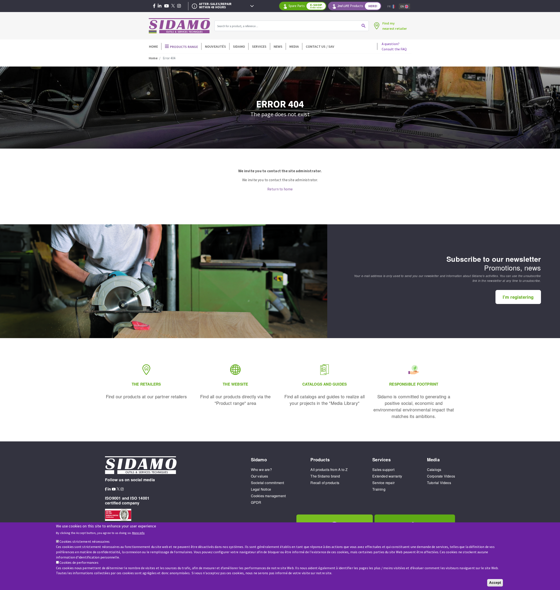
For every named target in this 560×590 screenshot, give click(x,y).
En (403, 6)
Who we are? (261, 469)
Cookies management (268, 495)
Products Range (184, 46)
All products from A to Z (329, 469)
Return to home (280, 189)
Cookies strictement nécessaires (85, 541)
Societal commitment (267, 482)
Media (294, 46)
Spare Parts (305, 6)
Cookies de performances (79, 562)
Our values (259, 476)
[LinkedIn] (159, 6)
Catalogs (434, 469)
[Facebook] (154, 6)
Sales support (383, 469)
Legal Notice (261, 489)
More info (138, 533)
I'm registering (518, 297)
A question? (394, 46)
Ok (363, 26)
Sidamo (239, 46)
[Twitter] (173, 6)
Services (259, 46)
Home (153, 46)
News (278, 46)
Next (252, 6)
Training (378, 489)
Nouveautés (215, 46)
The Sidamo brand (325, 476)
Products (357, 6)
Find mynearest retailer (394, 26)
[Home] (179, 25)
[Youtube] (166, 6)
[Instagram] (179, 6)
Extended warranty (387, 476)
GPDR (256, 502)
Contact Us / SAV (320, 46)
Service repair (383, 482)
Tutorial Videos (439, 482)
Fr (389, 6)
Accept (495, 583)
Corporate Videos (441, 476)
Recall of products (324, 482)
